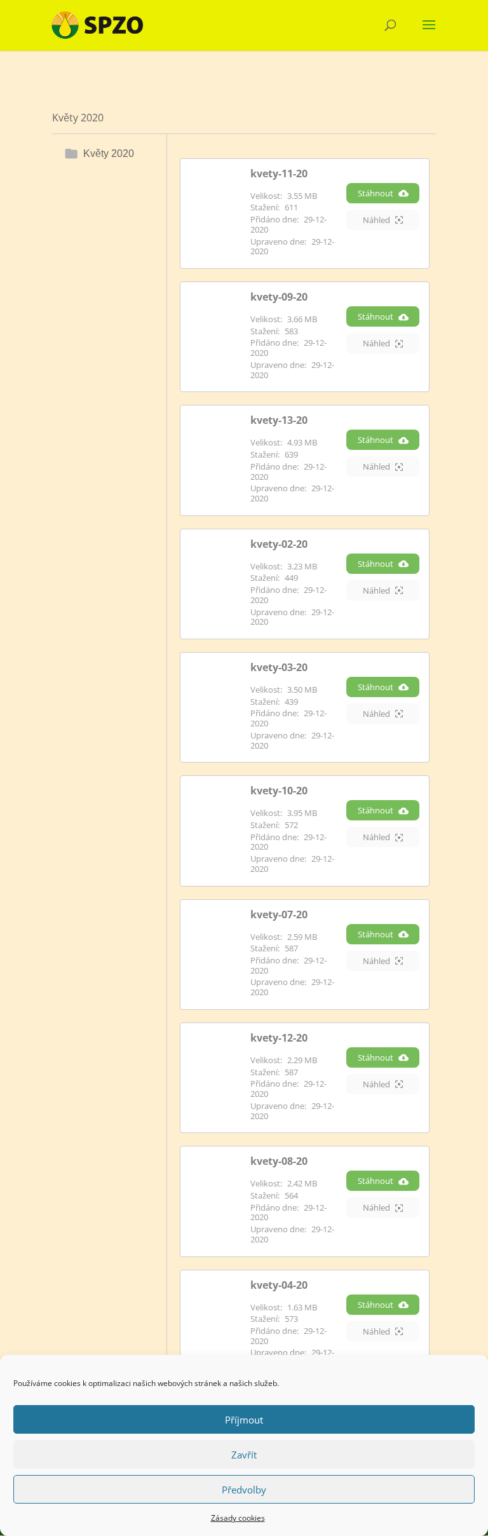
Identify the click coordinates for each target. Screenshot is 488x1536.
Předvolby (244, 1489)
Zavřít (244, 1454)
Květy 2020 (108, 153)
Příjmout (244, 1419)
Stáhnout (375, 193)
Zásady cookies (238, 1517)
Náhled (376, 220)
